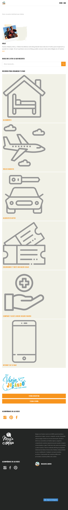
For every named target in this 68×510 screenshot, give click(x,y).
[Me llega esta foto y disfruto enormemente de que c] (40, 476)
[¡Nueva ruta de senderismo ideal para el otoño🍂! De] (51, 494)
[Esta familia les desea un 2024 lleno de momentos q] (51, 488)
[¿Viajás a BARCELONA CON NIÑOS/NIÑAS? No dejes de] (40, 482)
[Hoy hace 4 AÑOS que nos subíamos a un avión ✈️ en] (61, 471)
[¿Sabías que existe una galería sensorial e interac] (61, 488)
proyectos (63, 445)
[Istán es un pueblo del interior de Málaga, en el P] (40, 471)
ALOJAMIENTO (7, 120)
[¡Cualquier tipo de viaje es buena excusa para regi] (61, 476)
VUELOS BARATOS (8, 169)
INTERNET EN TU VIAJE (10, 365)
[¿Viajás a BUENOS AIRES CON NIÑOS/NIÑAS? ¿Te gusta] (61, 482)
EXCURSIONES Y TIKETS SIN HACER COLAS (16, 267)
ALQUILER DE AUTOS (9, 218)
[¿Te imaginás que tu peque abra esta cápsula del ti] (51, 476)
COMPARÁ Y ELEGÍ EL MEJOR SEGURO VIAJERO (17, 316)
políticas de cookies (51, 456)
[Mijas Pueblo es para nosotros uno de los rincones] (51, 471)
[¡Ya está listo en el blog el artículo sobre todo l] (61, 494)
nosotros (41, 447)
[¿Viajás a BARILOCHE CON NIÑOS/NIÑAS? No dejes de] (40, 488)
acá (3, 51)
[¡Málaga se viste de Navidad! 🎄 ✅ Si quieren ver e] (40, 494)
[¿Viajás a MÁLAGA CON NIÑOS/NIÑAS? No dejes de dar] (51, 482)
